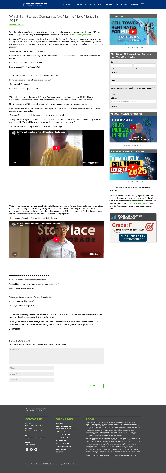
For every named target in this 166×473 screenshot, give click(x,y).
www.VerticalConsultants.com (99, 457)
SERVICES (59, 423)
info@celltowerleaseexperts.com (36, 438)
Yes (114, 91)
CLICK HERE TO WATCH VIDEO (133, 47)
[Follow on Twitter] (31, 449)
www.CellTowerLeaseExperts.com (124, 455)
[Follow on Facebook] (26, 449)
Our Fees (134, 4)
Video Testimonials (105, 4)
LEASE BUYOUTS (62, 437)
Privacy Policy (30, 464)
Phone (114, 80)
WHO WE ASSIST (62, 440)
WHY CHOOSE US (62, 443)
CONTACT (59, 452)
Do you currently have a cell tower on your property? (133, 88)
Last (135, 68)
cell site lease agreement (80, 35)
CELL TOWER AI (62, 449)
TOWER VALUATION (63, 446)
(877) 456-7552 (30, 445)
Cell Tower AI (89, 4)
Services (66, 4)
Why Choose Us (122, 4)
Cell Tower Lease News (16, 25)
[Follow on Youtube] (35, 449)
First (112, 68)
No (114, 94)
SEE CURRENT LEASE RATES (66, 429)
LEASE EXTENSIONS (63, 435)
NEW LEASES (60, 432)
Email (114, 72)
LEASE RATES (77, 4)
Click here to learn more (137, 203)
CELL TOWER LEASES (64, 426)
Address (115, 98)
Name (114, 62)
